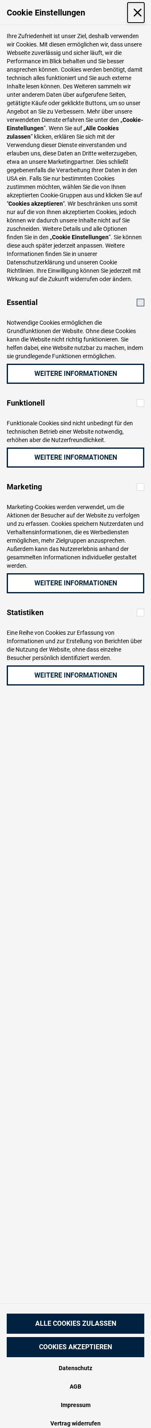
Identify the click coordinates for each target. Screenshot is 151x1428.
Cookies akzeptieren (75, 1347)
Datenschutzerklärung (36, 262)
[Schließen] (136, 13)
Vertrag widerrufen (75, 1423)
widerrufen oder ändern (100, 279)
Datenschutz (75, 1368)
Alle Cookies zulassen (75, 1323)
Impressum (76, 1405)
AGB (75, 1386)
